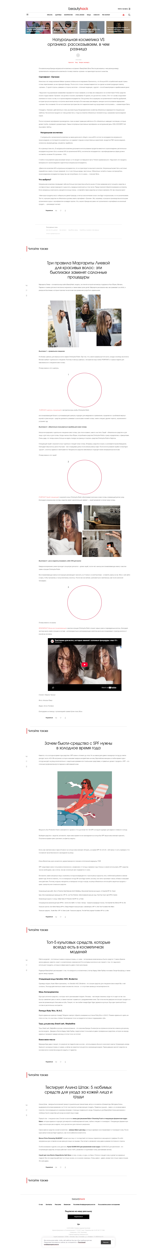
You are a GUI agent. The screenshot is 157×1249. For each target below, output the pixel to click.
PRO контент (106, 15)
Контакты (49, 1204)
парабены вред (73, 230)
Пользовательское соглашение (109, 1204)
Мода (89, 15)
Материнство (68, 15)
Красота (49, 15)
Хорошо (105, 1242)
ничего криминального (53, 233)
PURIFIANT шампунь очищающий (50, 410)
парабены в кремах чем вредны (89, 230)
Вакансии (67, 1204)
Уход (76, 62)
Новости (96, 15)
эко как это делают (52, 230)
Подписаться (78, 1216)
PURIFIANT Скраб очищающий (49, 497)
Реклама (58, 1204)
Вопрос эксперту (84, 62)
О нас (41, 1204)
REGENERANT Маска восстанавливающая (53, 628)
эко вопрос (62, 230)
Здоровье (58, 15)
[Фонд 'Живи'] (123, 15)
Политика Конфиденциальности (84, 1204)
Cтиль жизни (80, 15)
